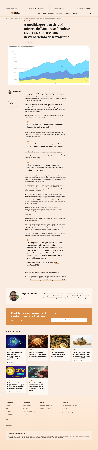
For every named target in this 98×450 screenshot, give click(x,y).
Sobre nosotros (27, 405)
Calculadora (68, 13)
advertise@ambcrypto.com (70, 412)
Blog (44, 13)
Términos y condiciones (46, 405)
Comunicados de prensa (12, 422)
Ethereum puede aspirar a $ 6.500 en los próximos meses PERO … (48, 280)
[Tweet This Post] (12, 107)
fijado (26, 226)
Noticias (39, 13)
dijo (39, 157)
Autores (25, 414)
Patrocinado (9, 425)
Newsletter (76, 13)
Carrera (25, 417)
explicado (37, 136)
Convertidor (59, 13)
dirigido (62, 95)
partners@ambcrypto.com (70, 405)
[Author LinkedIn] (22, 297)
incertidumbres (49, 108)
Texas (57, 185)
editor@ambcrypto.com (69, 408)
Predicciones (51, 13)
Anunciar (25, 408)
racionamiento (51, 196)
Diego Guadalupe (17, 91)
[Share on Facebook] (9, 107)
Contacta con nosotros (29, 411)
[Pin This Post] (16, 107)
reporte (43, 198)
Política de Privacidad (45, 408)
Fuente (26, 214)
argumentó (46, 117)
